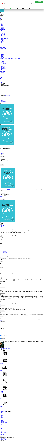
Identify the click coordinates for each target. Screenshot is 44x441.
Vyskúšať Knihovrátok (2, 196)
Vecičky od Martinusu (3, 73)
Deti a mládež (2, 37)
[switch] (17, 8)
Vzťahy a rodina (3, 33)
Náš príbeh (2, 428)
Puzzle (1, 82)
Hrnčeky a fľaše (2, 76)
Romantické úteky (3, 66)
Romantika (2, 24)
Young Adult (2, 40)
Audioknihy (2, 416)
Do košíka (1, 224)
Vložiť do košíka (1, 164)
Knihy (2, 100)
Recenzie (2, 226)
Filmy (2, 417)
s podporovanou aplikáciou (7, 95)
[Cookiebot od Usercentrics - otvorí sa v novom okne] (3, 8)
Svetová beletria (2, 27)
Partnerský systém (3, 430)
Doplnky (1, 19)
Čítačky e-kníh (2, 72)
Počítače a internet (3, 34)
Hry (0, 18)
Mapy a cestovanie (2, 49)
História (2, 32)
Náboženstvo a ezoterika (3, 48)
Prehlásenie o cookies (3, 432)
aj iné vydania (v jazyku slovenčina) (4, 335)
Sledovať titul (1, 340)
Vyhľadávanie (1, 15)
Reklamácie (2, 424)
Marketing (2, 431)
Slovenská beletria (3, 26)
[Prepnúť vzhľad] (0, 20)
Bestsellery (2, 54)
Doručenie (2, 420)
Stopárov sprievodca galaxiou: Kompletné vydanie (5, 348)
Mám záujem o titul (3, 57)
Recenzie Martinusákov (4, 268)
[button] (22, 163)
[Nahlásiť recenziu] (0, 294)
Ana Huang (2, 62)
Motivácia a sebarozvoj (3, 30)
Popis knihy (2, 225)
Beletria (1, 21)
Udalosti (2, 412)
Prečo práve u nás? (3, 421)
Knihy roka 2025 (3, 53)
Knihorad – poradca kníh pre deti (4, 38)
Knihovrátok (8, 189)
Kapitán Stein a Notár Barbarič (4, 67)
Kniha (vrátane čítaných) (3, 338)
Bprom (2, 153)
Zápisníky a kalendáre (3, 78)
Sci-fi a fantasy (2, 23)
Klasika (2, 25)
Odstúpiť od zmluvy (3, 425)
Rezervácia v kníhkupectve (4, 422)
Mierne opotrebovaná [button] (3, 159)
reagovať (1, 286)
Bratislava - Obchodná (3, 411)
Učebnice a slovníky (2, 47)
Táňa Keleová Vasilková (3, 63)
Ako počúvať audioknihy (3, 423)
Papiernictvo (1, 77)
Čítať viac (5, 156)
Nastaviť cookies (3, 438)
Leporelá (2, 42)
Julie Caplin (2, 61)
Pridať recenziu (1, 267)
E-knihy (1, 17)
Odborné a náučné (4, 251)
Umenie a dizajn (3, 35)
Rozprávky (2, 41)
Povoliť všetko (39, 1)
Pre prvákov (2, 39)
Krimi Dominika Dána (3, 68)
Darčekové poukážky (2, 71)
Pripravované (2, 55)
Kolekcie (2, 56)
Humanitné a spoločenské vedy (4, 31)
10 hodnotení (1, 261)
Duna (1, 69)
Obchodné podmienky (3, 439)
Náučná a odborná (2, 29)
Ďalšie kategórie (2, 28)
